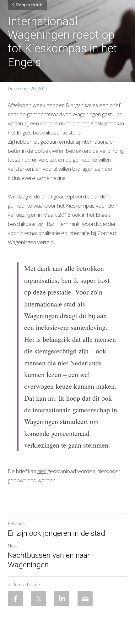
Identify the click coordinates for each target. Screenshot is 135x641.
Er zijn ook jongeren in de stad (56, 533)
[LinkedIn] (61, 598)
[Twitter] (38, 598)
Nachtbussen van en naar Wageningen (49, 560)
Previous (16, 523)
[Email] (85, 598)
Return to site (30, 5)
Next (12, 546)
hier (41, 471)
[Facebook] (15, 598)
